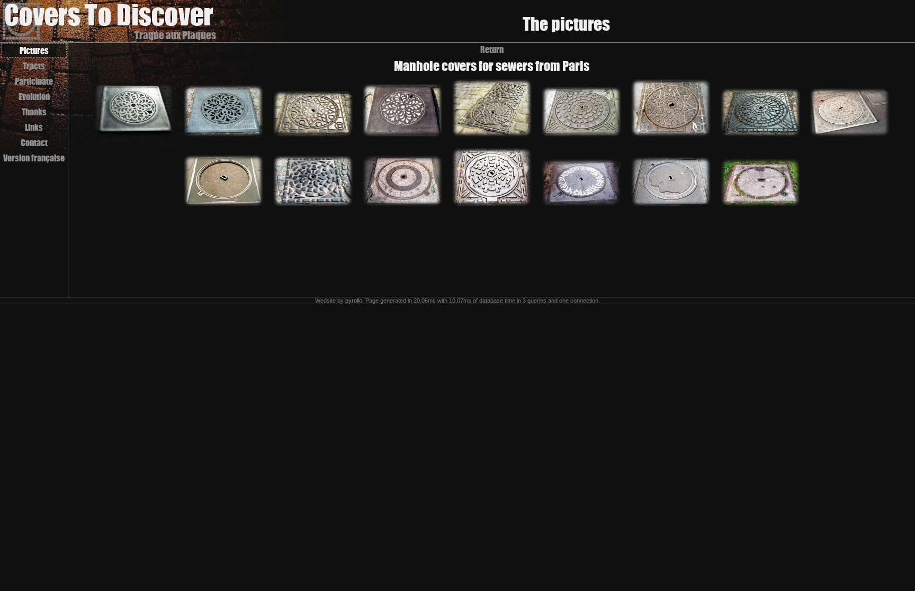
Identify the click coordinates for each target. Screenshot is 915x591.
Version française (34, 158)
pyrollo (353, 300)
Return (492, 49)
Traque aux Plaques (175, 35)
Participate (34, 81)
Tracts (34, 65)
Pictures (34, 50)
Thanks (34, 112)
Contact (34, 142)
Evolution (34, 96)
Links (34, 127)
